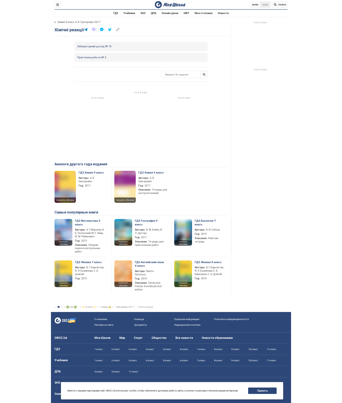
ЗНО (143, 13)
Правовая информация (186, 319)
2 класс (116, 349)
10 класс (253, 349)
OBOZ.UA (61, 338)
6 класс (184, 349)
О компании (100, 319)
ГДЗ (115, 13)
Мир (122, 338)
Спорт (138, 338)
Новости (223, 13)
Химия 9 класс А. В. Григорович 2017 (79, 22)
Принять (262, 390)
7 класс (201, 349)
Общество (159, 338)
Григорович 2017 (124, 307)
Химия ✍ (106, 307)
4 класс (150, 349)
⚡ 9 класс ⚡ (89, 307)
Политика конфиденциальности (231, 319)
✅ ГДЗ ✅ (71, 307)
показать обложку (65, 200)
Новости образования (217, 338)
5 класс (167, 349)
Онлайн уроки (170, 13)
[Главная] (59, 307)
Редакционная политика (187, 325)
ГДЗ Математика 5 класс (87, 222)
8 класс (218, 349)
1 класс (98, 349)
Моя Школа (102, 338)
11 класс (271, 349)
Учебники (129, 13)
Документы (140, 325)
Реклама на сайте (103, 325)
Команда (139, 319)
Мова (255, 5)
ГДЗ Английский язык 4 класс (149, 264)
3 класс (133, 349)
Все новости (184, 338)
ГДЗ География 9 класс (146, 222)
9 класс (235, 349)
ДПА (153, 13)
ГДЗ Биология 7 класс (205, 222)
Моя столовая (204, 13)
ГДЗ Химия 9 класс (91, 172)
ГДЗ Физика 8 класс (208, 262)
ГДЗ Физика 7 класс (88, 262)
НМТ (186, 13)
